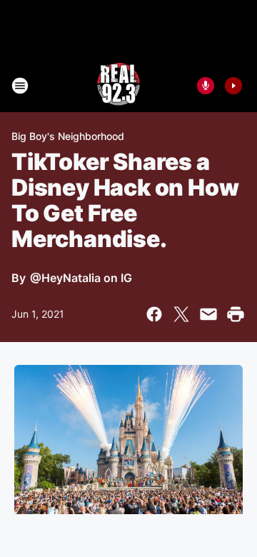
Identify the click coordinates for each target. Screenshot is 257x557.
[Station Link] (118, 86)
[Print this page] (236, 314)
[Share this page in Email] (208, 314)
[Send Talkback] (205, 85)
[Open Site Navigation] (20, 85)
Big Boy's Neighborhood (67, 136)
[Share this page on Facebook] (154, 314)
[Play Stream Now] (233, 85)
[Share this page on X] (181, 314)
